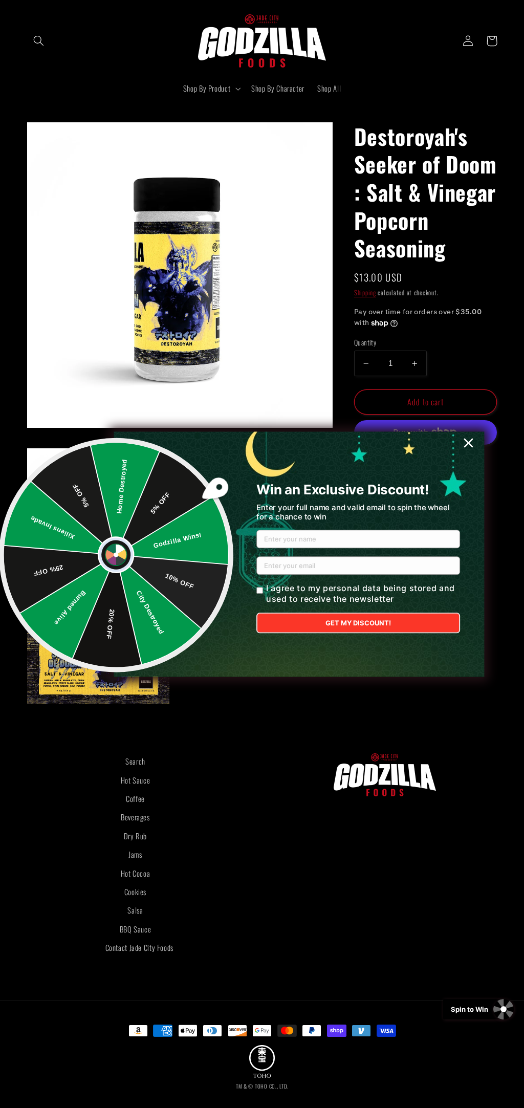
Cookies (135, 891)
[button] (39, 41)
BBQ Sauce (135, 929)
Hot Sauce (135, 780)
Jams (135, 854)
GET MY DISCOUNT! (358, 623)
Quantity (365, 342)
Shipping (365, 292)
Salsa (135, 910)
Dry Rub (135, 835)
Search (135, 761)
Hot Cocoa (135, 873)
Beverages (135, 816)
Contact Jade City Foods (139, 947)
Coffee (135, 798)
